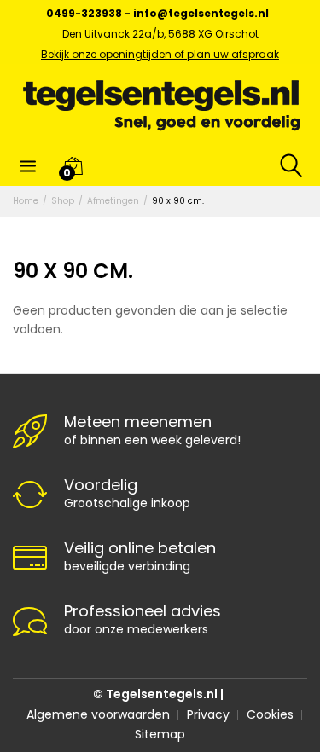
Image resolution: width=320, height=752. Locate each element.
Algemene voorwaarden (98, 714)
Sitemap (160, 734)
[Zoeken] (285, 165)
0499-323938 (84, 13)
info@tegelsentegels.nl (201, 13)
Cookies (270, 714)
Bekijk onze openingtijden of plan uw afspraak (160, 54)
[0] (73, 165)
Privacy (208, 714)
